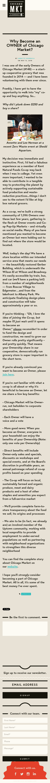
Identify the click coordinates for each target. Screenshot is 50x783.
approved (26, 594)
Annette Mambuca (26, 58)
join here (8, 374)
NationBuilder (31, 781)
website (12, 566)
